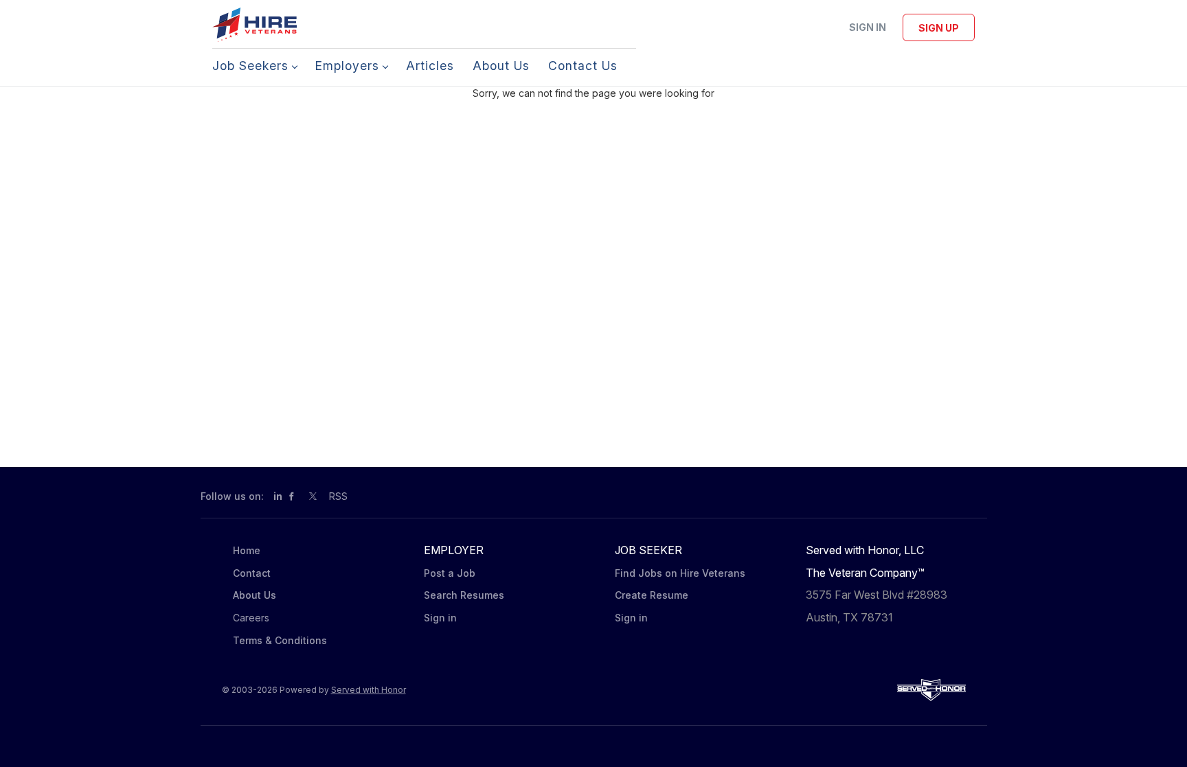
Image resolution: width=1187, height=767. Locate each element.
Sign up (938, 28)
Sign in (867, 27)
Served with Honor (368, 690)
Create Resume (651, 595)
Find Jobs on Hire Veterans (680, 573)
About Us (254, 595)
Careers (251, 617)
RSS (338, 496)
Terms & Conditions (280, 640)
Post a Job (449, 573)
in (277, 496)
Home (246, 550)
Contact (252, 573)
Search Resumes (464, 595)
